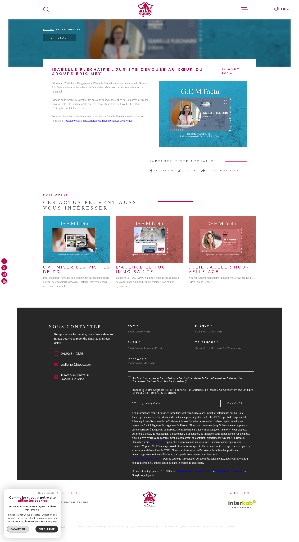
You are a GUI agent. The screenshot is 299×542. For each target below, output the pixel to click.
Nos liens (201, 526)
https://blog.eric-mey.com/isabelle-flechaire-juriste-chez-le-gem (99, 120)
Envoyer (235, 403)
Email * (134, 342)
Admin (191, 526)
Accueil (48, 29)
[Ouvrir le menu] (244, 9)
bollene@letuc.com (77, 365)
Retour (62, 37)
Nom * (133, 325)
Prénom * (204, 325)
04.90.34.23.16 (72, 354)
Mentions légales (177, 526)
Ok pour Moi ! (46, 529)
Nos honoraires (145, 526)
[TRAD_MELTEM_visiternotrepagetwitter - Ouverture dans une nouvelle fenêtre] (4, 267)
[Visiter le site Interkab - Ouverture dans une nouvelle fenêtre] (242, 504)
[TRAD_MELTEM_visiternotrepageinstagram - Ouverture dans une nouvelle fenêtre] (4, 274)
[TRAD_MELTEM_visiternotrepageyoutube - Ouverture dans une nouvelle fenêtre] (4, 281)
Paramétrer (18, 529)
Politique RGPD (217, 526)
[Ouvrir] (46, 9)
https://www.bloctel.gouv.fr (146, 458)
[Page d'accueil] (145, 9)
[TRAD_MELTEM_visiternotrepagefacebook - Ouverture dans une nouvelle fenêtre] (4, 261)
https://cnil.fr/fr (158, 442)
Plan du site (161, 526)
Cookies (230, 527)
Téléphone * (206, 342)
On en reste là (46, 493)
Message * (137, 359)
